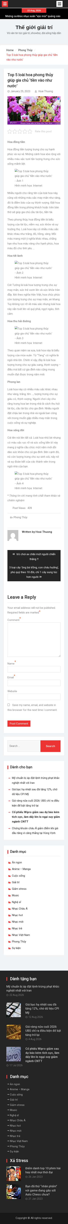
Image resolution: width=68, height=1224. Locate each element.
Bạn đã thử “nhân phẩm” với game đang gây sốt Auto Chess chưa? (41, 1190)
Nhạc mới (17, 921)
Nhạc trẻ (17, 928)
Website (12, 691)
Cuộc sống (18, 875)
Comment (13, 620)
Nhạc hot (17, 915)
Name (11, 663)
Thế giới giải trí (34, 27)
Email (10, 677)
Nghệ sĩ (16, 902)
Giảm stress (19, 888)
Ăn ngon (17, 862)
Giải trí (15, 882)
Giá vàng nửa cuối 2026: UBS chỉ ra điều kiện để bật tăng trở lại (43, 1031)
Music (15, 895)
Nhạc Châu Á (20, 908)
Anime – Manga (21, 869)
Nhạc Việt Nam (21, 935)
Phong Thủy (20, 517)
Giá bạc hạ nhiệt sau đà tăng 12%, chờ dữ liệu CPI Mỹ (42, 1008)
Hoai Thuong (45, 91)
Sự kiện (16, 948)
